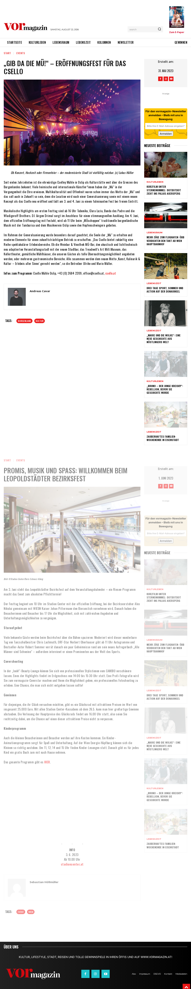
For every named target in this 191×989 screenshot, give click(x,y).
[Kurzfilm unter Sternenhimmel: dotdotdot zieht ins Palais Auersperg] (165, 165)
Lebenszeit (154, 283)
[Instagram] (166, 79)
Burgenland (24, 321)
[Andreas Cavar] (17, 297)
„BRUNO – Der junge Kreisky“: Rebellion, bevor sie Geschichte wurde (165, 389)
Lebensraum (154, 233)
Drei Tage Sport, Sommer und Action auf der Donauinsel (165, 289)
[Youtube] (171, 79)
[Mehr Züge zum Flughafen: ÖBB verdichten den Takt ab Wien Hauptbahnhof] (165, 215)
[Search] (159, 29)
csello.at (110, 273)
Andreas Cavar (40, 291)
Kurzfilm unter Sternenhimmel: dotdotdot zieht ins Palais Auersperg (164, 190)
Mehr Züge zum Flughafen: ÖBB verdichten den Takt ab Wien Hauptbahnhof (165, 240)
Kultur (39, 321)
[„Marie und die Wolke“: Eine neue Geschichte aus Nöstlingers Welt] (165, 313)
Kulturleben (155, 182)
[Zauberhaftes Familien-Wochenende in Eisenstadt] (165, 415)
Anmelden (166, 133)
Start (7, 53)
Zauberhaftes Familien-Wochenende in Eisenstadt (163, 438)
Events (20, 53)
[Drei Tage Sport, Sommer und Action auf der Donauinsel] (165, 266)
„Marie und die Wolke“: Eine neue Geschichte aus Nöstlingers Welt (164, 338)
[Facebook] (160, 79)
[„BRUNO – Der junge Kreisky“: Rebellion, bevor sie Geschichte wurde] (165, 364)
